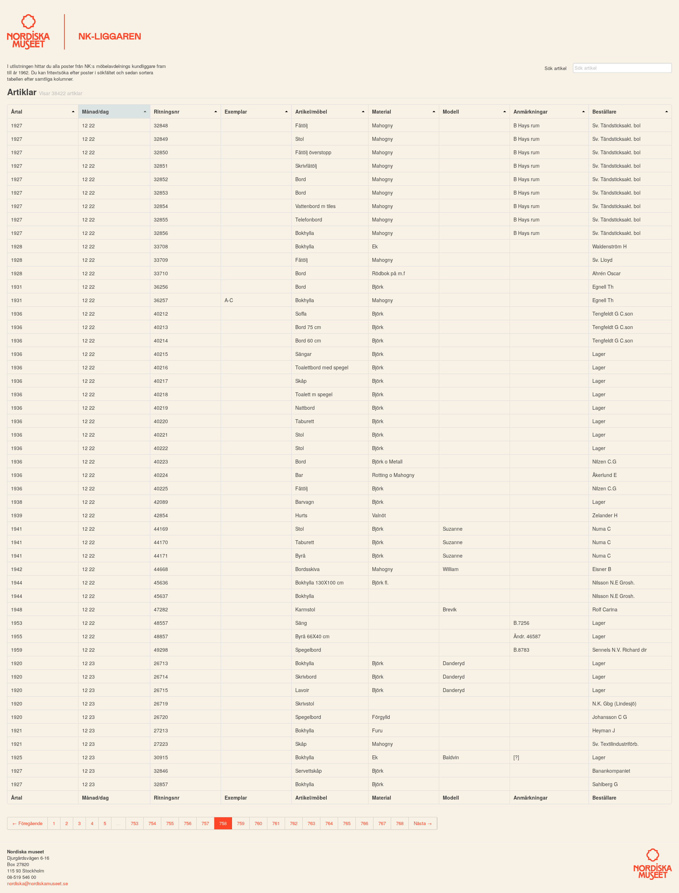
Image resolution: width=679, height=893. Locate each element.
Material (381, 111)
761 (276, 823)
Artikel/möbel (311, 111)
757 (205, 823)
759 (240, 823)
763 (311, 823)
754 (152, 823)
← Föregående (27, 823)
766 (364, 823)
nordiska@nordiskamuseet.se (37, 883)
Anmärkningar (530, 111)
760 (258, 823)
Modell (451, 111)
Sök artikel (556, 68)
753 (134, 823)
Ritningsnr (166, 111)
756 (187, 823)
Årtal (16, 111)
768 (400, 823)
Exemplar (236, 111)
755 (170, 823)
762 (293, 823)
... (118, 823)
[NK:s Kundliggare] (339, 32)
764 (329, 823)
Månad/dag (95, 111)
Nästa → (423, 823)
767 (382, 823)
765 (346, 823)
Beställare (604, 111)
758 (223, 823)
